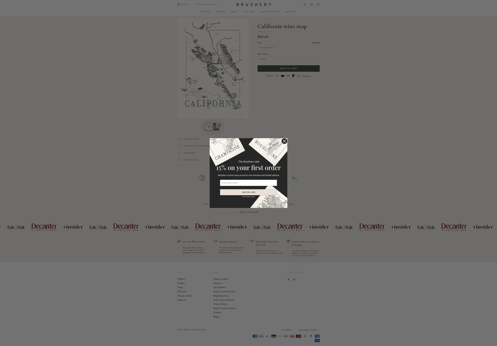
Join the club (248, 192)
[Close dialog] (284, 141)
